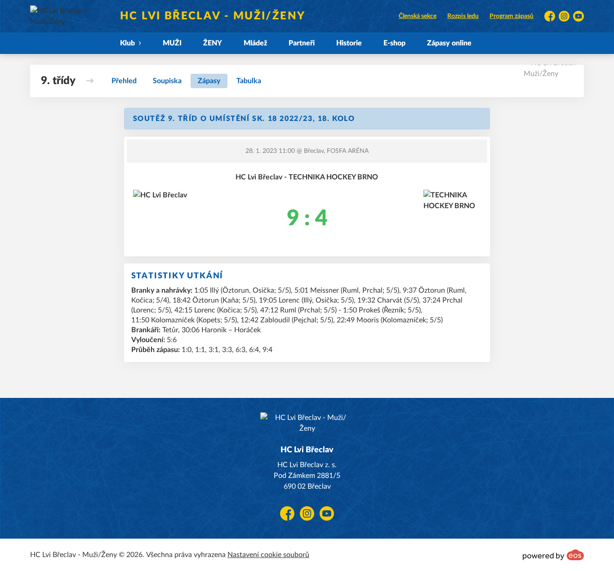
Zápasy (209, 81)
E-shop (394, 43)
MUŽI (172, 43)
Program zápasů (511, 16)
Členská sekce (417, 16)
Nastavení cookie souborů (268, 554)
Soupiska (167, 81)
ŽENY (212, 43)
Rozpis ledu (463, 16)
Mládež (255, 43)
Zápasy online (449, 43)
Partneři (302, 43)
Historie (349, 43)
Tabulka (248, 81)
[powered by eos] (553, 554)
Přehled (124, 81)
